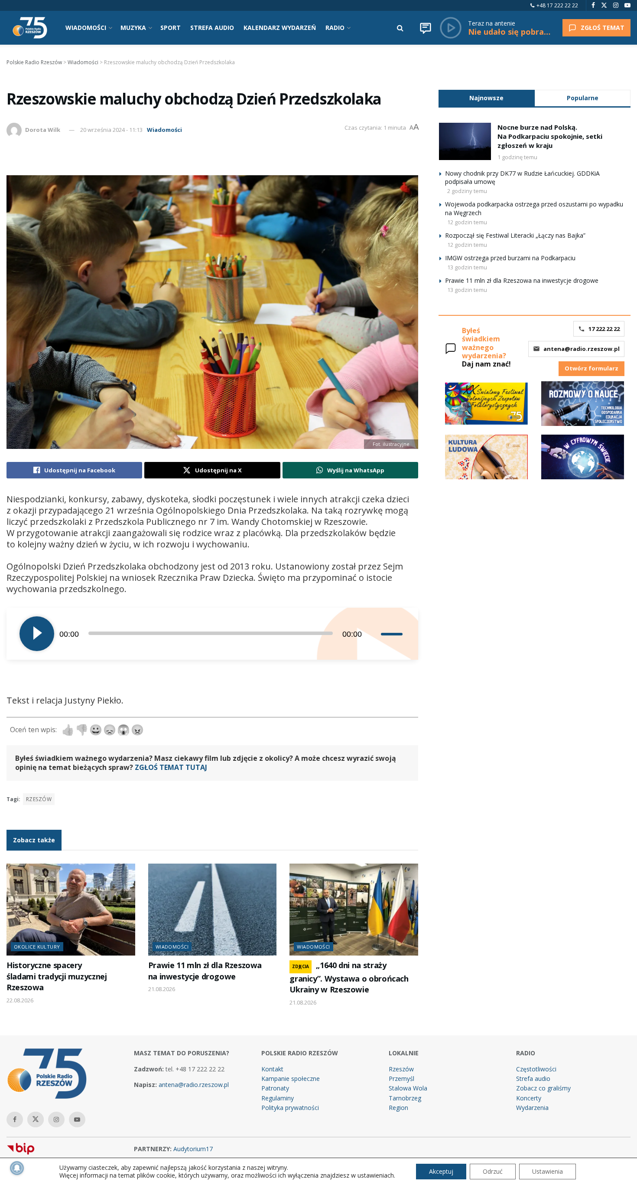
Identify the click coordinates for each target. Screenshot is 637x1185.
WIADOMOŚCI (85, 27)
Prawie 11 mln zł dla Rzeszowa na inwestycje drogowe (205, 970)
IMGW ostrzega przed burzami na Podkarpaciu (510, 258)
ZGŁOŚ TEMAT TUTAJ (171, 767)
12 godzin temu (467, 222)
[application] (212, 634)
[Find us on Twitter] (604, 5)
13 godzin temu (467, 267)
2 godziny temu (467, 191)
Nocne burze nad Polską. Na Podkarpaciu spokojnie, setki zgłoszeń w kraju (549, 136)
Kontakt (272, 1069)
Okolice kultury (37, 946)
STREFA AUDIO (212, 27)
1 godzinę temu (517, 157)
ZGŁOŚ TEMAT (602, 27)
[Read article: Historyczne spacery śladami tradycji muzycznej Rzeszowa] (70, 910)
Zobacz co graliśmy (543, 1088)
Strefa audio (533, 1078)
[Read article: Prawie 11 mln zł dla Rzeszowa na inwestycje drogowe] (212, 910)
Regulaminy (277, 1098)
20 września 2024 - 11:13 (111, 130)
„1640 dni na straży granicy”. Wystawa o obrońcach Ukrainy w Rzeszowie (348, 977)
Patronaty (275, 1088)
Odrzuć (493, 1171)
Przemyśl (401, 1078)
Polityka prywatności (290, 1107)
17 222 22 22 (604, 329)
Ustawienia (547, 1171)
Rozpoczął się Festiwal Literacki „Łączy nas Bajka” (515, 235)
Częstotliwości (536, 1069)
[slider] (393, 634)
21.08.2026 (161, 989)
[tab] (487, 98)
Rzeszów (39, 799)
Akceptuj (441, 1171)
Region (398, 1107)
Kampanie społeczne (290, 1078)
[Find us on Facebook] (593, 5)
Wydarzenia (532, 1107)
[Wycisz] (374, 633)
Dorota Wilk (42, 130)
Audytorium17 (193, 1149)
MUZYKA (133, 27)
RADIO (334, 27)
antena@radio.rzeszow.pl (581, 349)
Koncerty (528, 1098)
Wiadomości (164, 130)
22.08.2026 (19, 1000)
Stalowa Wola (408, 1088)
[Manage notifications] (17, 1168)
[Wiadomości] (426, 28)
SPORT (170, 27)
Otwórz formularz (591, 368)
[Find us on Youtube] (627, 5)
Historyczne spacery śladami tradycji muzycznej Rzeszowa (56, 976)
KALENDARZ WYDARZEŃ (280, 27)
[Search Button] (400, 28)
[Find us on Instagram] (615, 5)
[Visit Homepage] (29, 28)
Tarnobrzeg (405, 1098)
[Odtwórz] (37, 633)
